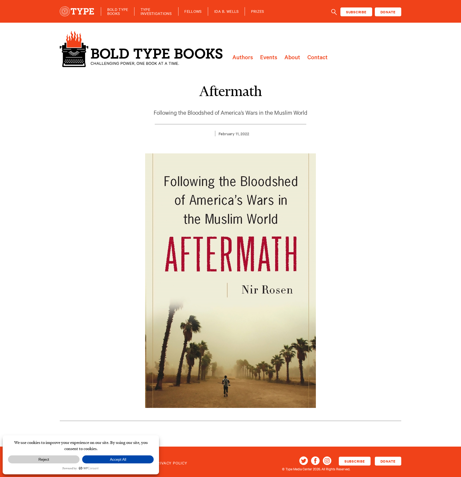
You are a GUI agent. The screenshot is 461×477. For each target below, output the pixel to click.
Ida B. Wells (226, 11)
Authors (242, 57)
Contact (317, 57)
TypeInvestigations (156, 11)
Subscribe (356, 11)
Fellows (192, 11)
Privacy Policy (171, 463)
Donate (388, 11)
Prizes (257, 11)
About (292, 57)
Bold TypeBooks (117, 11)
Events (268, 57)
